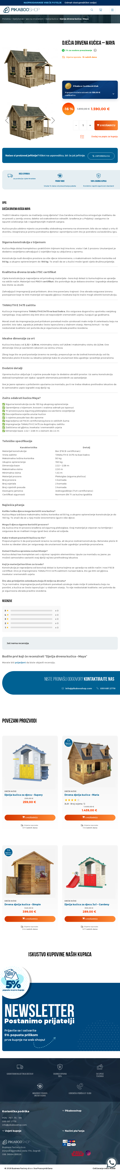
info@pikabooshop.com (78, 688)
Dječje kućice (51, 19)
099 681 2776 (107, 688)
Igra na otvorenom (34, 19)
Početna (6, 19)
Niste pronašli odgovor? (79, 679)
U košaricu (107, 125)
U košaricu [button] (31, 817)
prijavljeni (20, 662)
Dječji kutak (18, 19)
